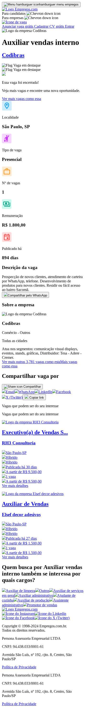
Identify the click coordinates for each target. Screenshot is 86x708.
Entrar (69, 26)
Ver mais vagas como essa (21, 99)
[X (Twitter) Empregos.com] (52, 618)
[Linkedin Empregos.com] (50, 614)
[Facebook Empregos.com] (18, 618)
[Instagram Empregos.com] (18, 614)
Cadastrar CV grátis (49, 26)
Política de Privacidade (19, 667)
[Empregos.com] (20, 9)
